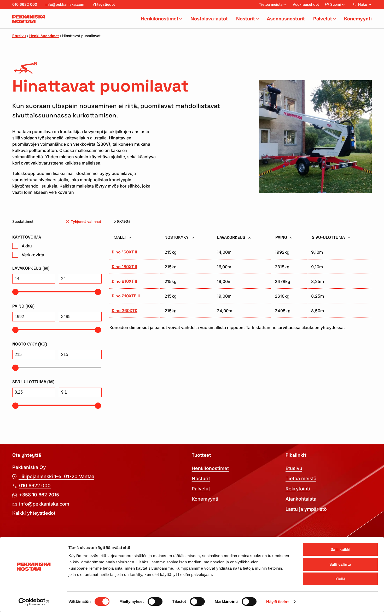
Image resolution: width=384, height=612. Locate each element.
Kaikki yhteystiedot (33, 513)
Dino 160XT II (124, 252)
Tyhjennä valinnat (86, 221)
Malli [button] (120, 237)
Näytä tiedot (277, 601)
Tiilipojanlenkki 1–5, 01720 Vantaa (56, 476)
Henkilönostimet (44, 35)
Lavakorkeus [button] (231, 237)
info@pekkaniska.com (64, 4)
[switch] (155, 601)
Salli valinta (340, 564)
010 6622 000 (24, 4)
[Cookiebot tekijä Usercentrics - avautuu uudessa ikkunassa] (34, 602)
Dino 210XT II (124, 281)
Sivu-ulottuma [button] (329, 237)
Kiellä (340, 578)
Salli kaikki (340, 549)
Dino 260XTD (124, 310)
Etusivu (19, 35)
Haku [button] (362, 4)
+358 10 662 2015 (39, 494)
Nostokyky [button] (177, 237)
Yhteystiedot (103, 4)
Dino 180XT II (124, 266)
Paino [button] (281, 237)
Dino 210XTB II (126, 296)
